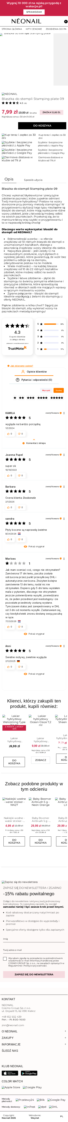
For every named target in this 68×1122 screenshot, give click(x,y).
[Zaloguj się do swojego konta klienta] (57, 21)
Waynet (35, 1118)
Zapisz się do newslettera (34, 974)
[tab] (9, 180)
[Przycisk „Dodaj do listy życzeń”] (23, 715)
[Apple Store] (11, 1087)
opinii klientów (17, 338)
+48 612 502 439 (11, 1016)
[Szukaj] (49, 21)
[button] (64, 21)
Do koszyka (42, 125)
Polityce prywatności (35, 965)
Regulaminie (15, 965)
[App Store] (10, 1072)
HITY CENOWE (34, 29)
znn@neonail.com (13, 1025)
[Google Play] (29, 1072)
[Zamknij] (65, 8)
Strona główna (12, 29)
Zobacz (40, 760)
